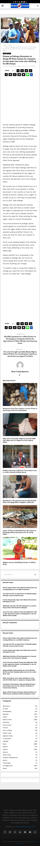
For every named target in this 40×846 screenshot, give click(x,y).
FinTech (5, 727)
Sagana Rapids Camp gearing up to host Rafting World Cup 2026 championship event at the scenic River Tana (19, 672)
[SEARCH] (35, 574)
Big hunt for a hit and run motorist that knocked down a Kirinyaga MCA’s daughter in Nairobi (19, 501)
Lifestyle (5, 741)
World (5, 768)
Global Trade (7, 733)
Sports (5, 760)
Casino (5, 717)
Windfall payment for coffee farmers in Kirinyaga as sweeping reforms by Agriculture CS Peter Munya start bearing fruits (20, 339)
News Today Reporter (11, 66)
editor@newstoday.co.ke (25, 827)
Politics (9, 53)
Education (6, 722)
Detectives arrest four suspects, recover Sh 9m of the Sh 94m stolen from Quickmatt (20, 409)
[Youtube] (25, 832)
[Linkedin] (20, 832)
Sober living (7, 755)
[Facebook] (5, 832)
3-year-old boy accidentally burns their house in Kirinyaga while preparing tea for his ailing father (19, 532)
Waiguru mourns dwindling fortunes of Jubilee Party (19, 563)
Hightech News (8, 736)
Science (5, 752)
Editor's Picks (7, 719)
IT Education (7, 738)
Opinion (5, 746)
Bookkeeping (7, 711)
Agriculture (6, 706)
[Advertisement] (20, 101)
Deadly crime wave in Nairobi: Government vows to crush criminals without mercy (20, 471)
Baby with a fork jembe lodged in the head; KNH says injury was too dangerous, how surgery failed (19, 440)
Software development (10, 757)
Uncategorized (7, 765)
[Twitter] (10, 832)
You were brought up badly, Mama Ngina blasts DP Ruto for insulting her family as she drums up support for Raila (20, 354)
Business (5, 714)
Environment (7, 725)
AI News (5, 708)
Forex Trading (7, 730)
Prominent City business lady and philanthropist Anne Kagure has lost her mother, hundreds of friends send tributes (19, 685)
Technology (6, 763)
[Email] (30, 832)
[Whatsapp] (35, 832)
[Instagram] (15, 832)
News (4, 53)
